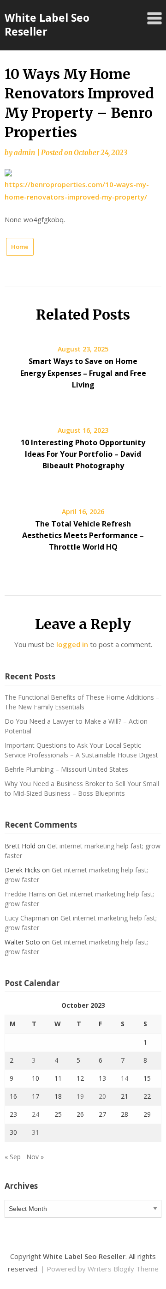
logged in (72, 644)
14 (124, 1078)
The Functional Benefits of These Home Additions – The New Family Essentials (82, 702)
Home (20, 246)
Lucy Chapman (27, 918)
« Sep (13, 1156)
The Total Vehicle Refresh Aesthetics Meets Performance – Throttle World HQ (83, 535)
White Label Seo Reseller (47, 24)
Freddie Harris (25, 894)
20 (102, 1096)
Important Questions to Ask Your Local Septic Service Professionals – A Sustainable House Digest (81, 750)
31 (35, 1132)
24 (35, 1114)
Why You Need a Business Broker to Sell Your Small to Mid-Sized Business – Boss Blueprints (82, 788)
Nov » (35, 1156)
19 (80, 1096)
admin (24, 152)
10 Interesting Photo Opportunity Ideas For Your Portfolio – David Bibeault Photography (83, 454)
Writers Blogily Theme (123, 1268)
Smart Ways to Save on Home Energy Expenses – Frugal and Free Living (83, 372)
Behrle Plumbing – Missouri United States (66, 769)
